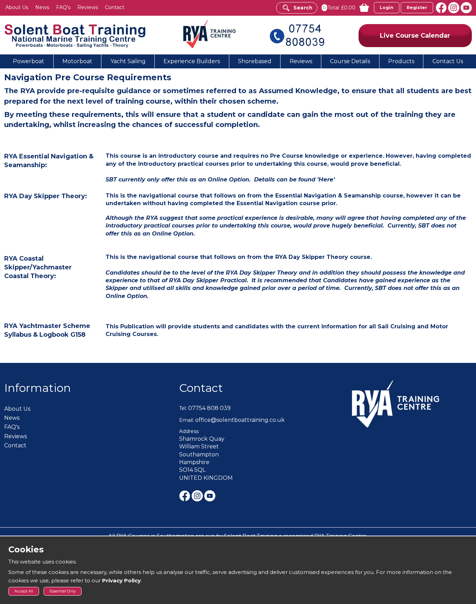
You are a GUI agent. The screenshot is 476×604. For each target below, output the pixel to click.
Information (37, 388)
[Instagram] (454, 7)
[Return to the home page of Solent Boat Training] (75, 35)
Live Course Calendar (415, 35)
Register (417, 7)
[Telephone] (296, 34)
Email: (186, 420)
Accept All (23, 591)
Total (333, 8)
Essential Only (62, 591)
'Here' (326, 179)
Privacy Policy (121, 580)
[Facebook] (442, 7)
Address (189, 431)
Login (386, 7)
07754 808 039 (209, 408)
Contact (201, 388)
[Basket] (361, 7)
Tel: (183, 408)
